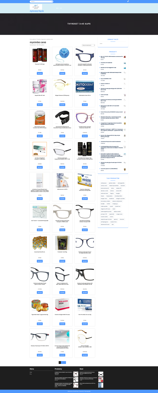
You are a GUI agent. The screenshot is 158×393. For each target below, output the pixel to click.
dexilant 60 (118, 188)
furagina (118, 193)
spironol (116, 219)
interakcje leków (118, 196)
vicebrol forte (113, 222)
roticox (111, 216)
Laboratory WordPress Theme (75, 391)
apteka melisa (112, 183)
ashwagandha (121, 183)
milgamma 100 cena (105, 209)
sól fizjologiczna (104, 222)
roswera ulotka (104, 216)
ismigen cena (104, 198)
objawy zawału (117, 211)
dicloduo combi (104, 190)
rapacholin (111, 214)
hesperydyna (109, 196)
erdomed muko (104, 193)
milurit (113, 209)
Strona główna (33, 39)
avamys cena (104, 185)
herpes (102, 196)
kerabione (111, 198)
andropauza (103, 183)
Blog (61, 8)
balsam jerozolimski (113, 185)
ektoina (112, 190)
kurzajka (102, 203)
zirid (113, 224)
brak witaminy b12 (105, 188)
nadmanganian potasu (106, 211)
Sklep (57, 8)
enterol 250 (118, 190)
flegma (112, 193)
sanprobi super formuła (106, 219)
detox (112, 188)
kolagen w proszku (120, 198)
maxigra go (115, 203)
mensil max (117, 206)
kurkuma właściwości (117, 201)
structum (122, 219)
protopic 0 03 (104, 214)
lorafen (108, 203)
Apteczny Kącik (37, 11)
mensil (111, 206)
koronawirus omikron (105, 201)
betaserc (123, 185)
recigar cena (119, 214)
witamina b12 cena (105, 224)
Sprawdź (40, 73)
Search (52, 1)
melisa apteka (104, 206)
